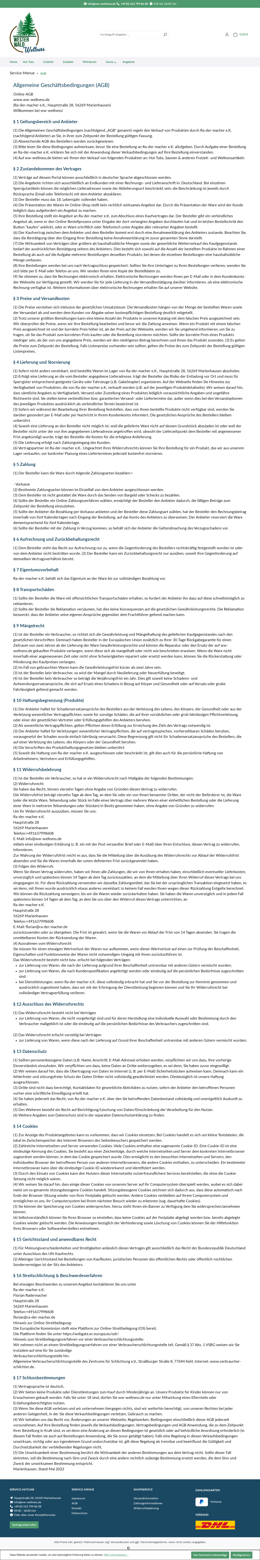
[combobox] (130, 34)
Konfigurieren (241, 1555)
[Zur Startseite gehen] (27, 34)
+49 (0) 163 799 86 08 (134, 3)
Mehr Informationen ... (116, 1555)
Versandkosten (120, 1542)
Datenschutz (79, 1513)
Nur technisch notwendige (210, 1555)
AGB (74, 1503)
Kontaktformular (45, 1515)
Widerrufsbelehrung (146, 1508)
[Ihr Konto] (227, 34)
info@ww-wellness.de (101, 3)
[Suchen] (165, 34)
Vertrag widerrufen (24, 1524)
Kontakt (77, 1508)
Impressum (78, 1498)
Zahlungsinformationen (148, 1503)
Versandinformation (146, 1498)
